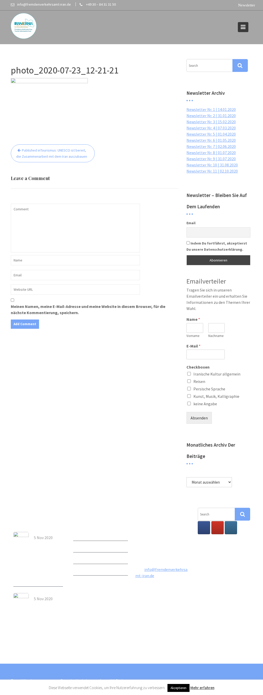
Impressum (83, 569)
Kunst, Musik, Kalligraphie (216, 396)
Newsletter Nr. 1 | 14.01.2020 (211, 109)
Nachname (215, 336)
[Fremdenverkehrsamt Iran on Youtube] (217, 527)
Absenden (199, 417)
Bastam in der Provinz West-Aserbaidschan (47, 608)
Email (190, 223)
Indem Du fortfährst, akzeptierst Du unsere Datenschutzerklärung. (216, 246)
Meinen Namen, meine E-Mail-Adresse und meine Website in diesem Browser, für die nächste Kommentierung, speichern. (88, 309)
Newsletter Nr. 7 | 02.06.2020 (211, 146)
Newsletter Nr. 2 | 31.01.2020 (211, 115)
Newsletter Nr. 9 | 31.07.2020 (211, 158)
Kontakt (80, 558)
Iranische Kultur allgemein (216, 374)
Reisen (199, 381)
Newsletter (83, 535)
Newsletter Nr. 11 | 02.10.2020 (212, 171)
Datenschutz (84, 581)
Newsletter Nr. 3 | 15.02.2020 (211, 121)
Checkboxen (198, 367)
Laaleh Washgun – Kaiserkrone (45, 547)
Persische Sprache (209, 388)
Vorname (192, 336)
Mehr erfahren (202, 687)
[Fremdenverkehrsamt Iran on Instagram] (231, 527)
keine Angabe (205, 403)
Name (193, 319)
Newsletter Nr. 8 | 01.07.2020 (211, 152)
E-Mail (193, 346)
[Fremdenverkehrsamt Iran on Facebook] (204, 527)
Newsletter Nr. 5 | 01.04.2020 (211, 134)
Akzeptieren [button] (178, 688)
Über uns (81, 546)
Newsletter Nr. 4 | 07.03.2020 (211, 127)
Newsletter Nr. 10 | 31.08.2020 (212, 164)
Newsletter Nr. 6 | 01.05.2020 (211, 140)
